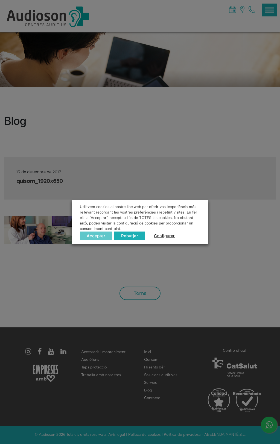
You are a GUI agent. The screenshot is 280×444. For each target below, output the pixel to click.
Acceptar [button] (96, 235)
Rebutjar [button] (129, 235)
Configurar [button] (164, 235)
